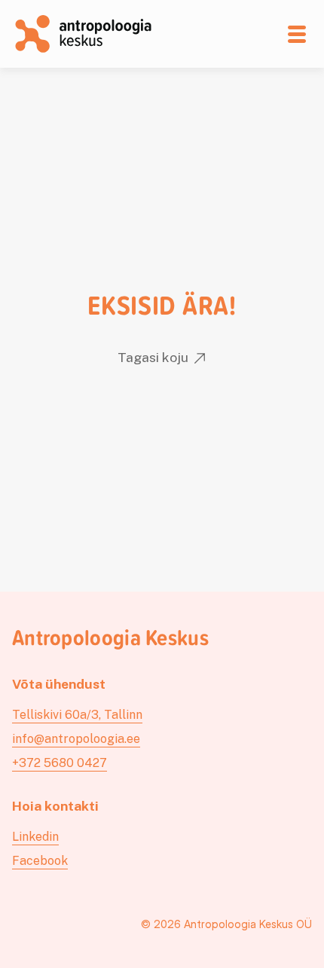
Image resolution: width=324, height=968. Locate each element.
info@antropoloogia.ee (76, 739)
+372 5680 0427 (59, 763)
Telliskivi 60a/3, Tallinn (77, 715)
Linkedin (35, 836)
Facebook (40, 861)
